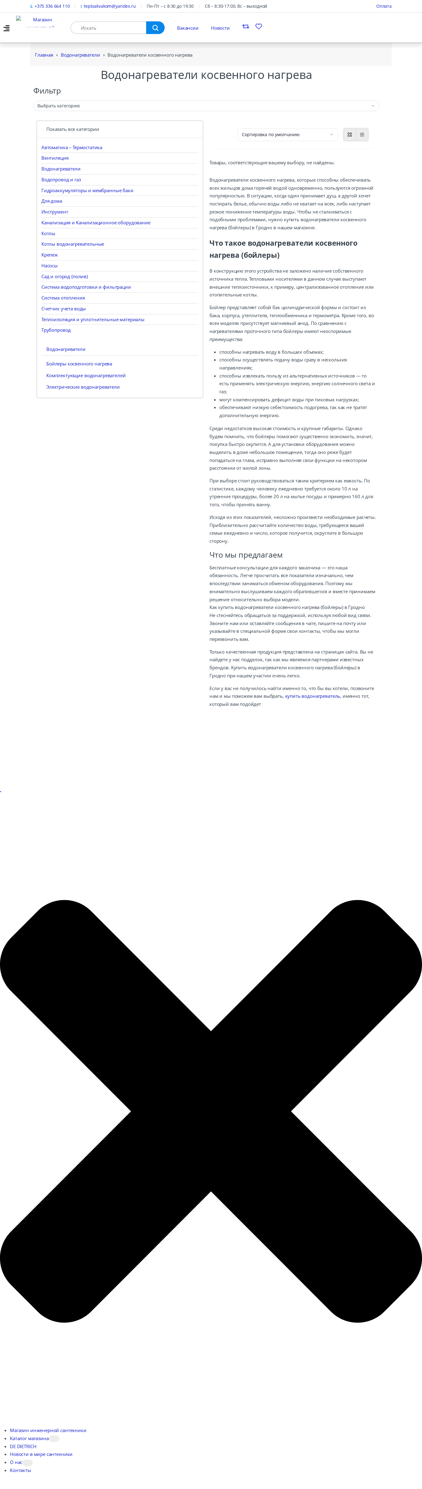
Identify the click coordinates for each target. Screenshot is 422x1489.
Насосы (49, 265)
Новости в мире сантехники (41, 1454)
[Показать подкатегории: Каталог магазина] (54, 1438)
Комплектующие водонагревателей (86, 375)
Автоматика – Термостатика (71, 147)
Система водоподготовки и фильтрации (86, 287)
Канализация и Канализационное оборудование (95, 222)
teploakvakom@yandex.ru (110, 6)
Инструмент (54, 212)
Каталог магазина (29, 1438)
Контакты (20, 1470)
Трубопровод (56, 330)
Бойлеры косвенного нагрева (79, 363)
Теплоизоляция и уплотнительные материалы (93, 319)
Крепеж (49, 255)
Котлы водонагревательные (72, 244)
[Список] (362, 134)
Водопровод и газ (61, 179)
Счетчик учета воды (63, 308)
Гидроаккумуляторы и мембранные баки (87, 190)
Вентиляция (55, 158)
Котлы (48, 233)
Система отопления (63, 298)
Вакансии (188, 28)
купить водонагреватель (312, 696)
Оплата (384, 6)
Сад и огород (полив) (64, 276)
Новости (220, 28)
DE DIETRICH (23, 1446)
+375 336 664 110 (52, 6)
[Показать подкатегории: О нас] (27, 1463)
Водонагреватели (80, 55)
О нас (16, 1462)
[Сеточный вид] (349, 134)
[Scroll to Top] (1, 791)
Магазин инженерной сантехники (48, 1430)
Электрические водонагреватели (83, 387)
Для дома (51, 201)
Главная (44, 55)
